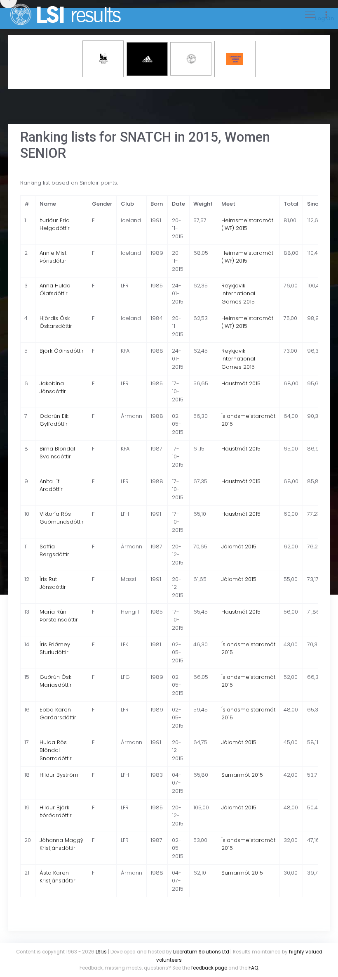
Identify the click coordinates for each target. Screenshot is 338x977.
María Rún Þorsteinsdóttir (59, 616)
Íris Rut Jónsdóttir (53, 583)
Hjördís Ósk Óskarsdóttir (56, 322)
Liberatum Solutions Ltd (201, 952)
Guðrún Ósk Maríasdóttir (56, 681)
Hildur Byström (59, 775)
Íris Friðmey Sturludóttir (55, 648)
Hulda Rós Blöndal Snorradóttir (56, 750)
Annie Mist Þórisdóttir (53, 257)
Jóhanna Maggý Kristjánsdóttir (61, 844)
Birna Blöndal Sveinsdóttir (57, 453)
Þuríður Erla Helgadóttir (55, 224)
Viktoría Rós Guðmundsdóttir (62, 518)
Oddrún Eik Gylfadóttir (54, 420)
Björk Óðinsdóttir (62, 351)
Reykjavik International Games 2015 (238, 294)
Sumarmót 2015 (242, 775)
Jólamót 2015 (238, 546)
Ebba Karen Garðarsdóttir (58, 714)
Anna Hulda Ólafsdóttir (55, 290)
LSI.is (101, 952)
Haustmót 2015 (241, 383)
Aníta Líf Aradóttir (51, 485)
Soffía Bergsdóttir (54, 551)
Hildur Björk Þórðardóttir (56, 812)
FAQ (253, 968)
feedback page (209, 968)
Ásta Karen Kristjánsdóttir (57, 877)
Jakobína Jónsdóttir (53, 387)
